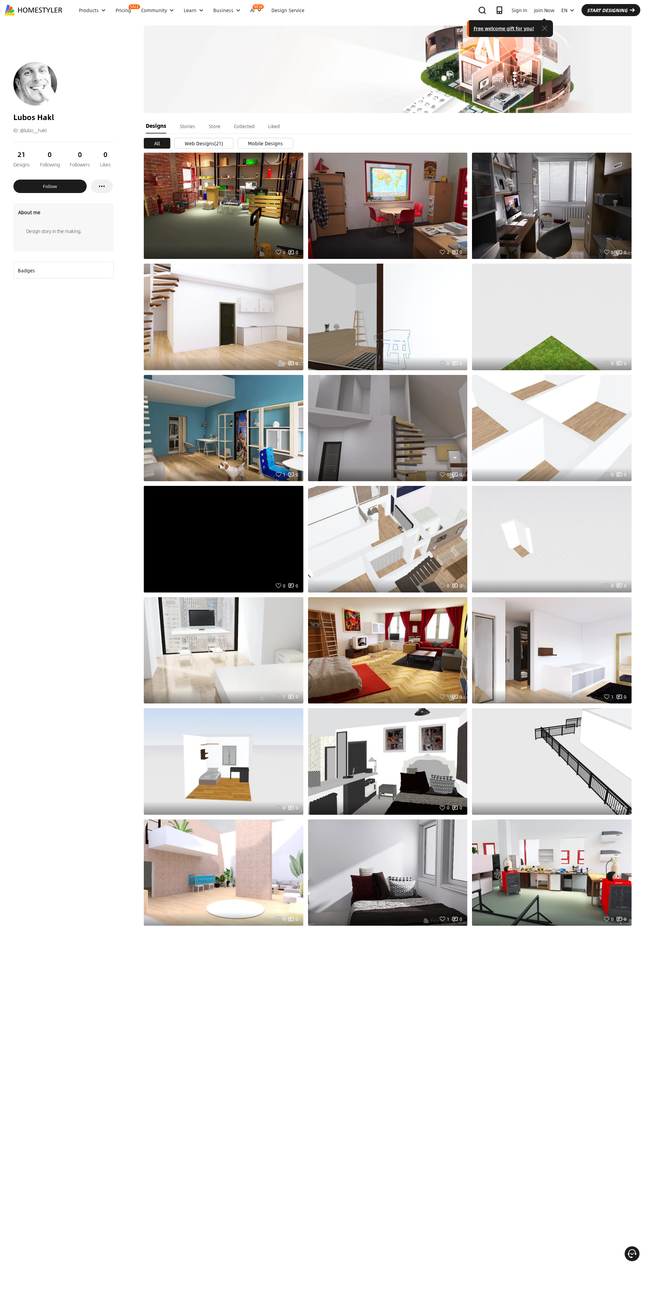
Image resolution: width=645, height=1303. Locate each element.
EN (564, 10)
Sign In (519, 10)
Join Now (544, 10)
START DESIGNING (607, 10)
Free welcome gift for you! (504, 28)
